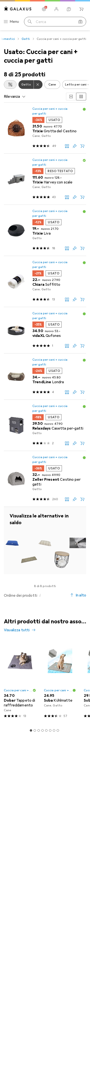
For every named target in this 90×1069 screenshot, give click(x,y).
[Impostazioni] (44, 9)
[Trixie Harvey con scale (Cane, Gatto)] (45, 179)
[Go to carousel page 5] (46, 730)
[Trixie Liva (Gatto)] (45, 230)
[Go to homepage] (17, 8)
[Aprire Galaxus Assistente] (69, 9)
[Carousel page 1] (31, 730)
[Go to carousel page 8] (58, 730)
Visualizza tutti (17, 630)
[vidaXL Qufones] (45, 330)
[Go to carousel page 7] (54, 730)
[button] (84, 109)
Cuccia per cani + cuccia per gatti (49, 111)
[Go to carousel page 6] (50, 730)
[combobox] (10, 84)
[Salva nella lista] (74, 146)
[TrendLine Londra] (45, 376)
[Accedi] (56, 9)
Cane (52, 84)
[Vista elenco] (81, 96)
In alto (81, 595)
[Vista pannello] (71, 96)
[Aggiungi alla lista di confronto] (67, 146)
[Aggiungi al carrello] (82, 146)
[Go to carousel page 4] (42, 730)
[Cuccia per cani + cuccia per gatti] (45, 540)
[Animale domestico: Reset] (38, 84)
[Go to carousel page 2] (35, 730)
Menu (14, 21)
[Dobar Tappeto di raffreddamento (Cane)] (20, 681)
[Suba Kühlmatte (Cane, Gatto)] (60, 681)
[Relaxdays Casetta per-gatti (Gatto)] (45, 425)
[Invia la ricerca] (30, 21)
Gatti (26, 39)
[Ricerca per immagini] (80, 21)
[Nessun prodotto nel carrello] (81, 9)
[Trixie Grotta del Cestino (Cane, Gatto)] (45, 128)
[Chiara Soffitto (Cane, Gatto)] (45, 281)
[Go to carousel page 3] (38, 730)
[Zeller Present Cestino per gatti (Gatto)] (45, 479)
